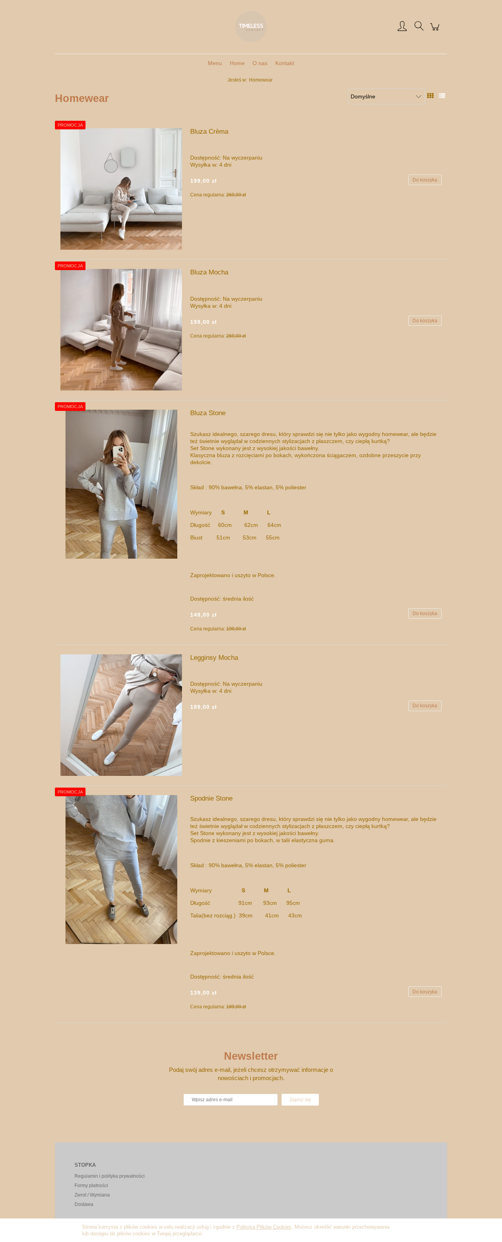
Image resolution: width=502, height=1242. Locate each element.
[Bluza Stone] (121, 484)
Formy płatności (91, 1185)
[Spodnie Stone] (121, 869)
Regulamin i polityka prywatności (110, 1176)
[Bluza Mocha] (121, 329)
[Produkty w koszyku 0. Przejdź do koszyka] (435, 31)
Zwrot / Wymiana (92, 1195)
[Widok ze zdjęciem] (430, 95)
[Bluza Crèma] (121, 189)
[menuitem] (215, 63)
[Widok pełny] (442, 95)
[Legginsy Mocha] (121, 715)
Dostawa (84, 1204)
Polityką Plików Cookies (263, 1227)
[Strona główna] (251, 26)
